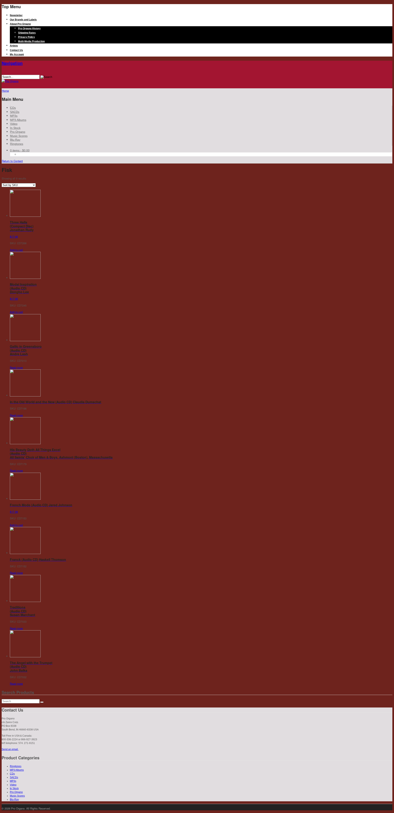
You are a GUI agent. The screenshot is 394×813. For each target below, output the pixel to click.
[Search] (42, 702)
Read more (16, 367)
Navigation (12, 63)
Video (13, 123)
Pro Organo (17, 131)
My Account (17, 54)
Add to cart (16, 250)
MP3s (13, 115)
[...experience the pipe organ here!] (10, 81)
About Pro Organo (20, 24)
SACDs (14, 112)
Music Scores (18, 135)
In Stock (15, 127)
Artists (14, 45)
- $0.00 (20, 150)
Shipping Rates (27, 32)
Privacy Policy (26, 37)
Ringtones (16, 143)
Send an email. (10, 749)
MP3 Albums (18, 119)
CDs (13, 107)
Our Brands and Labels (23, 19)
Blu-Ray (15, 139)
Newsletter (16, 15)
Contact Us (16, 50)
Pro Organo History (29, 28)
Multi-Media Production (31, 41)
